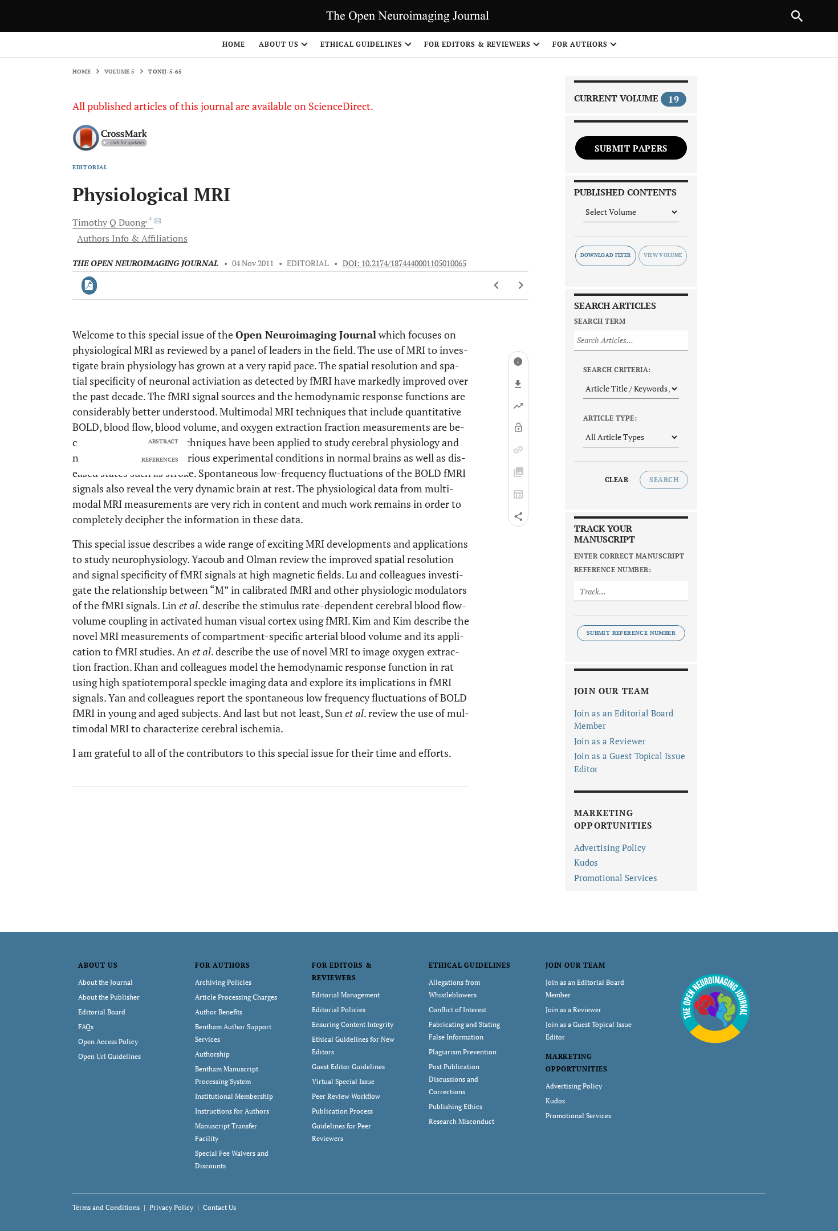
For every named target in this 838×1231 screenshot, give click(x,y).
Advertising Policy (610, 847)
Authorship (212, 1054)
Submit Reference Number (631, 633)
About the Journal (105, 982)
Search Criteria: (617, 369)
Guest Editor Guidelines (348, 1066)
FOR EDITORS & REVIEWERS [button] (477, 44)
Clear (616, 479)
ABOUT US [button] (279, 44)
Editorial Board (101, 1012)
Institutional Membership (234, 1096)
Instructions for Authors (232, 1111)
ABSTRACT (163, 441)
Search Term (599, 321)
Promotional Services (615, 877)
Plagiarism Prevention (463, 1051)
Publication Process (342, 1111)
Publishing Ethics (455, 1106)
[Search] (797, 16)
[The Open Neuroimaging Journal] (715, 1008)
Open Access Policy (108, 1041)
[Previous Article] (497, 285)
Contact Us (219, 1207)
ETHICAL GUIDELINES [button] (361, 44)
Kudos (586, 862)
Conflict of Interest (457, 1009)
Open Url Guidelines (109, 1056)
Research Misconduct (461, 1121)
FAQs (85, 1026)
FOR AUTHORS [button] (580, 44)
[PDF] (89, 285)
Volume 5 (119, 71)
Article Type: (610, 418)
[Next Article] (520, 285)
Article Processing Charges (236, 997)
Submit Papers (631, 148)
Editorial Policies (338, 1009)
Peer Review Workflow (346, 1096)
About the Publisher (109, 997)
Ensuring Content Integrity (352, 1024)
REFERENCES (159, 459)
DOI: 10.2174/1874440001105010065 (404, 263)
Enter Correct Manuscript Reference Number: (629, 563)
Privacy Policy (171, 1207)
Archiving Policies (223, 982)
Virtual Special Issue (343, 1081)
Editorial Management (346, 994)
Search (663, 479)
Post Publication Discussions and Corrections (454, 1079)
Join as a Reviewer (610, 741)
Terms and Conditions (106, 1207)
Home (233, 44)
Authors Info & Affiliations (132, 238)
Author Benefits (218, 1012)
